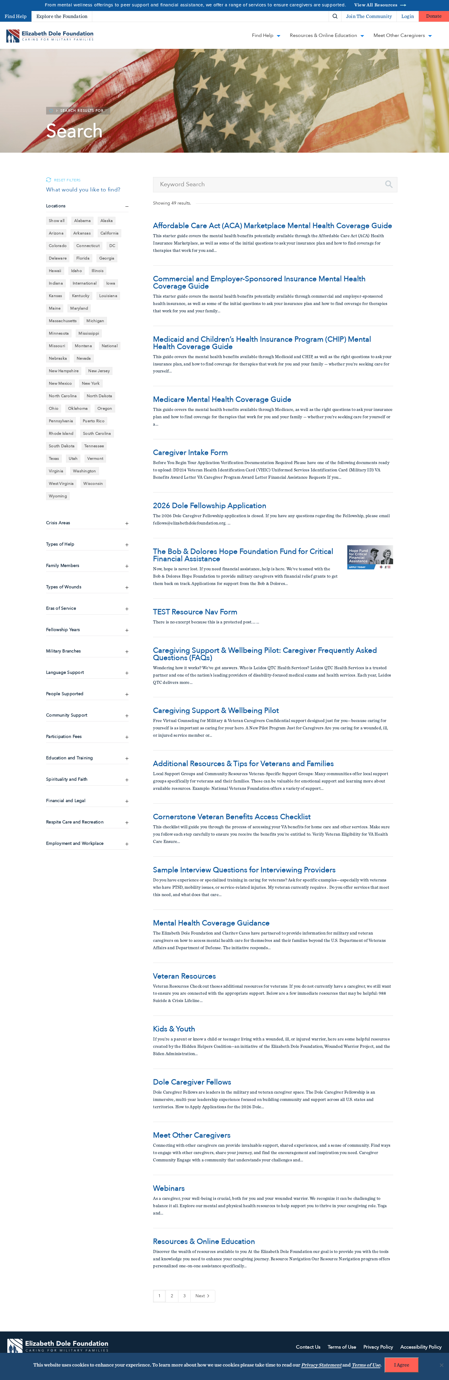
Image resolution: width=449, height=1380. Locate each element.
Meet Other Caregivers (192, 1135)
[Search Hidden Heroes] (335, 16)
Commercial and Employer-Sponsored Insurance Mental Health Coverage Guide (259, 282)
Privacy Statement (321, 1365)
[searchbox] (275, 184)
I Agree (401, 1365)
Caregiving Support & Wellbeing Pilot (216, 710)
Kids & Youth (174, 1029)
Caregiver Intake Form (190, 452)
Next (200, 1296)
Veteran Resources (184, 976)
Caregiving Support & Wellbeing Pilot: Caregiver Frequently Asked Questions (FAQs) (265, 654)
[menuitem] (314, 16)
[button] (389, 184)
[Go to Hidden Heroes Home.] (49, 36)
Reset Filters (67, 180)
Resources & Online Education (204, 1241)
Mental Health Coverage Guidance (211, 923)
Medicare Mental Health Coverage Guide (222, 399)
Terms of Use (366, 1365)
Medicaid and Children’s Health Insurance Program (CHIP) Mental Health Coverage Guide (262, 343)
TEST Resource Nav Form (195, 612)
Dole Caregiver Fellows (192, 1082)
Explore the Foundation (62, 16)
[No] (441, 1365)
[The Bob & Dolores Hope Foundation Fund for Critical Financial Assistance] (370, 568)
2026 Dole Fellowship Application (209, 506)
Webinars (169, 1188)
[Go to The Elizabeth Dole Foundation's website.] (57, 1347)
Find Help (16, 16)
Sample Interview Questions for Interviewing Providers (244, 870)
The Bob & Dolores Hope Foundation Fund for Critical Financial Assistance (243, 555)
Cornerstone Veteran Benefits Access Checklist (232, 817)
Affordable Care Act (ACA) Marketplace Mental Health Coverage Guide (272, 226)
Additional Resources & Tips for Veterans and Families (243, 764)
